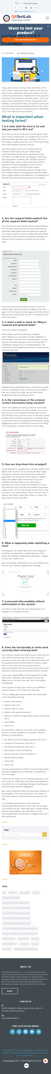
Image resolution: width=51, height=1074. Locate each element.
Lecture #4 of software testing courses (16, 918)
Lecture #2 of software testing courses (16, 908)
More (9, 991)
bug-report (13, 893)
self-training (24, 944)
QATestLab (9, 1060)
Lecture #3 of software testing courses (16, 913)
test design (7, 949)
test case (35, 944)
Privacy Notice (8, 1053)
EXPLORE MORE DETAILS (25, 40)
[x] (21, 8)
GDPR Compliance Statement (28, 1053)
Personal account (30, 3)
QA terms (35, 939)
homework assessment (11, 898)
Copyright (7, 1050)
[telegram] (36, 8)
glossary (36, 893)
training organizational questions (25, 949)
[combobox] (18, 3)
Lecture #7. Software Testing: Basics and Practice (20, 934)
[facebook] (15, 8)
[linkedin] (26, 8)
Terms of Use (18, 1050)
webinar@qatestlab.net (26, 11)
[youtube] (31, 8)
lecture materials (9, 939)
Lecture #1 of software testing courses (16, 903)
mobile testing (23, 939)
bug (4, 893)
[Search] (44, 834)
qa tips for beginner (9, 944)
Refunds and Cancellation (36, 1050)
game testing (24, 893)
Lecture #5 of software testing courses (16, 923)
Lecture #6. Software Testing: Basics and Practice (20, 928)
